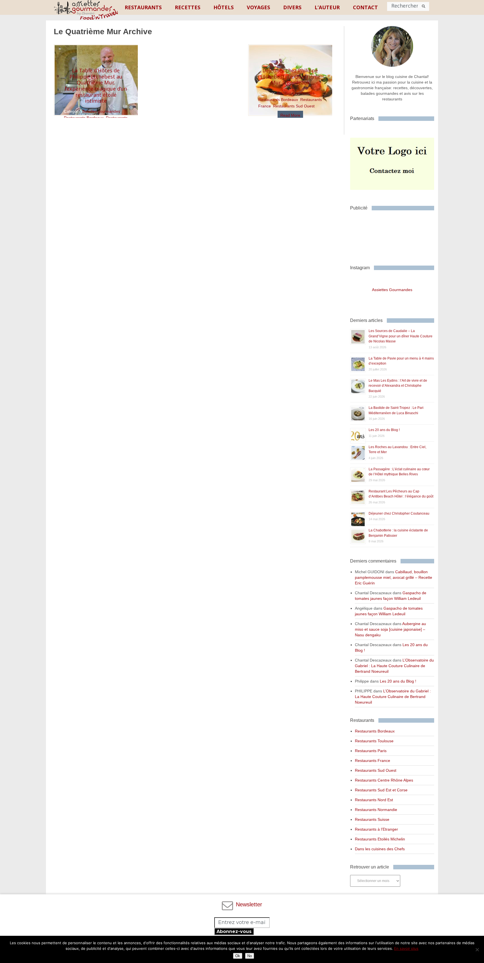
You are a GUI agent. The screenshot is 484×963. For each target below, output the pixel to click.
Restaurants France (372, 760)
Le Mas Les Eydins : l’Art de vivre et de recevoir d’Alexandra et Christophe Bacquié (398, 386)
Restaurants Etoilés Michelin (380, 839)
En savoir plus (406, 948)
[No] (477, 949)
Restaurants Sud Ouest (294, 106)
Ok (237, 956)
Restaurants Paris (371, 750)
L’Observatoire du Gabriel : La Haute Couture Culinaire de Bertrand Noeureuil (394, 666)
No (249, 956)
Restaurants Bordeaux (278, 99)
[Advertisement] (395, 236)
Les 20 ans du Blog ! (384, 430)
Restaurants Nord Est (374, 800)
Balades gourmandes (101, 111)
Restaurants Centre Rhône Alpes (384, 780)
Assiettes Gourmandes (392, 289)
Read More (290, 115)
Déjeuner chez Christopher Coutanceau (399, 513)
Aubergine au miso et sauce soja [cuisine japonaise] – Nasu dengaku (390, 629)
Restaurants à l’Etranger (376, 829)
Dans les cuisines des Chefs (380, 849)
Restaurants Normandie (376, 809)
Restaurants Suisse (372, 819)
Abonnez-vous (234, 931)
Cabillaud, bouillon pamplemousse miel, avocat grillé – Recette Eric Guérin (393, 577)
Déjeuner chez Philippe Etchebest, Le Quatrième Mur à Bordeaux (290, 76)
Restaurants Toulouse (374, 741)
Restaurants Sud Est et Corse (381, 790)
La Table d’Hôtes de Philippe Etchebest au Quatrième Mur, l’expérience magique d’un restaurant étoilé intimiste (96, 85)
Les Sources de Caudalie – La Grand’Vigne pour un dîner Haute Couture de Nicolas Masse (400, 336)
